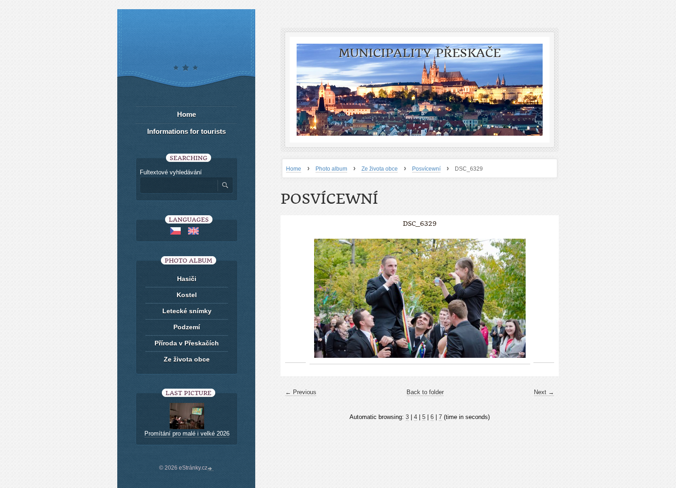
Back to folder (425, 392)
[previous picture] (295, 298)
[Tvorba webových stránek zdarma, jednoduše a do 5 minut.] (210, 468)
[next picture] (543, 298)
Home (293, 169)
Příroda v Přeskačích (187, 343)
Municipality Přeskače (419, 53)
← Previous (300, 392)
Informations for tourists (186, 131)
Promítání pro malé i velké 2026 (186, 433)
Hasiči (186, 278)
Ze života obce (379, 169)
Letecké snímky (187, 311)
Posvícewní (426, 169)
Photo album (331, 169)
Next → (544, 392)
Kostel (187, 295)
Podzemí (186, 327)
